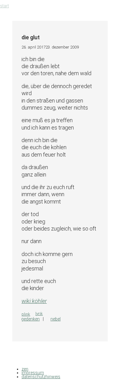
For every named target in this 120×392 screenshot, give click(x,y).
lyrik (39, 313)
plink (26, 314)
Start (4, 5)
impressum (33, 372)
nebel (55, 318)
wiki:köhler (34, 301)
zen (25, 369)
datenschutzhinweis (41, 376)
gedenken (30, 318)
